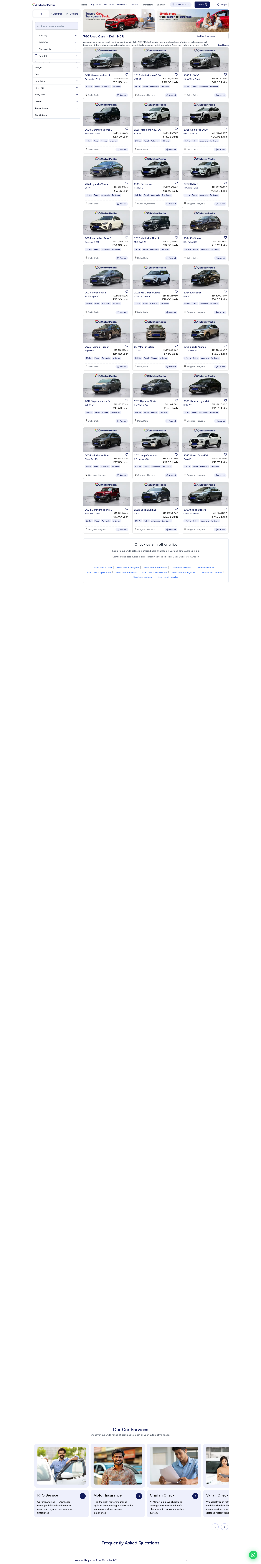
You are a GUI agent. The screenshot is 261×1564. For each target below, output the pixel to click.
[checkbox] (36, 35)
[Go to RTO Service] (83, 1496)
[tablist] (56, 13)
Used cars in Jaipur (143, 577)
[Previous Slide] (215, 1526)
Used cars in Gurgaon (128, 567)
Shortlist (161, 4)
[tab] (41, 13)
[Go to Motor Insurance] (139, 1496)
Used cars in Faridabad (155, 567)
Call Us (200, 4)
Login (224, 4)
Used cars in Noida (182, 567)
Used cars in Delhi (103, 567)
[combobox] (181, 4)
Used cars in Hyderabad (99, 572)
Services (121, 4)
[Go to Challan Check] (195, 1496)
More (133, 4)
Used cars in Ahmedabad (154, 572)
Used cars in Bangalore (183, 572)
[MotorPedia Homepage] (43, 4)
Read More (223, 45)
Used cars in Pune (206, 567)
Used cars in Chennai (211, 572)
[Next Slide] (224, 1526)
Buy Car (94, 4)
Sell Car (107, 4)
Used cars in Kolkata (126, 572)
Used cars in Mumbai (168, 577)
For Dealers (147, 4)
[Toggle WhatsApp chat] (253, 1555)
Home (84, 4)
